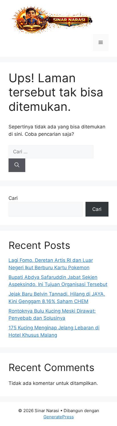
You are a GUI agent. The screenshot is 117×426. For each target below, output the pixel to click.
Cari (13, 198)
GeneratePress (58, 416)
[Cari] (17, 165)
